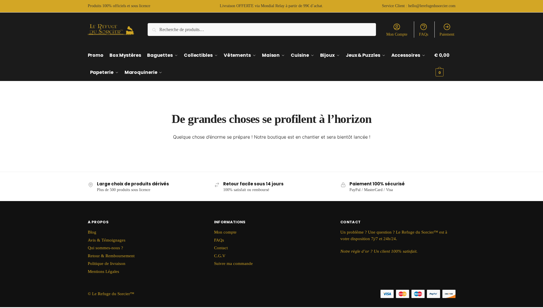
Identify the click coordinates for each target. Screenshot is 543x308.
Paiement (447, 34)
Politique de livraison (106, 263)
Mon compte (225, 232)
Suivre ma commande (233, 263)
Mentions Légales (103, 271)
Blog (92, 232)
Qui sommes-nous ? (105, 248)
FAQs (423, 34)
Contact (221, 248)
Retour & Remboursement (111, 256)
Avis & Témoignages (106, 240)
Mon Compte (396, 34)
